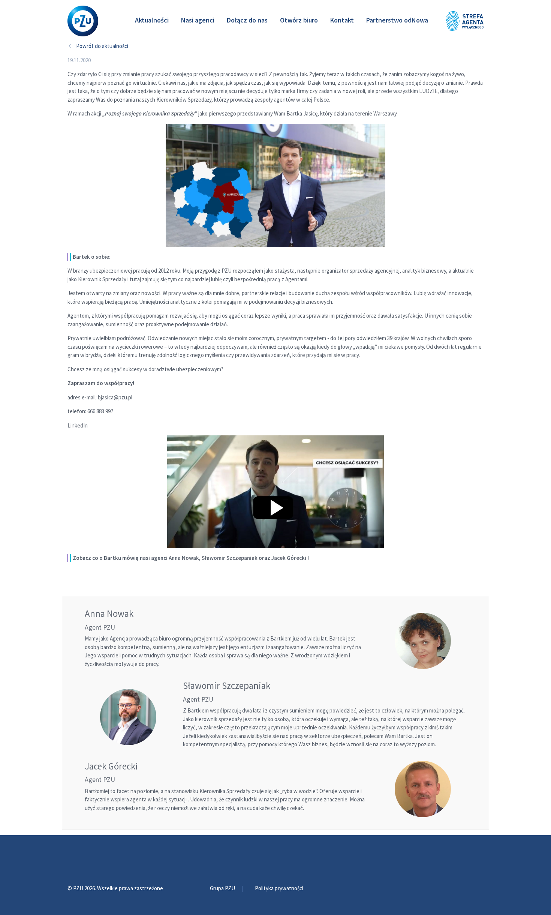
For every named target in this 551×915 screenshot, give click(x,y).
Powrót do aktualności (102, 46)
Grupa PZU (223, 888)
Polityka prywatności (279, 888)
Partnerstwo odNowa (397, 20)
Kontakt (342, 20)
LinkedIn (77, 425)
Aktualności (152, 20)
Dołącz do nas (247, 20)
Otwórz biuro (299, 20)
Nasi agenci (197, 20)
